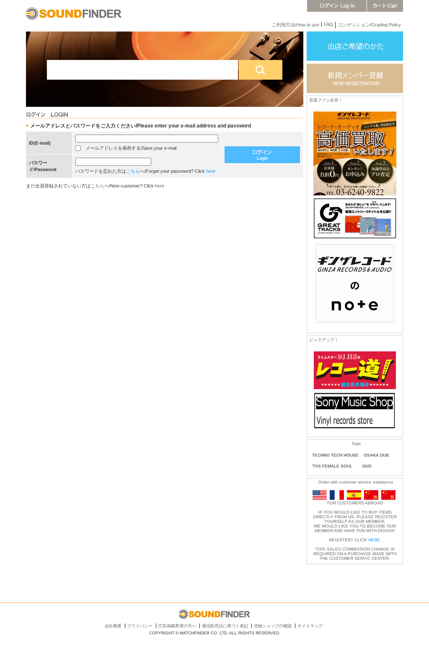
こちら (133, 171)
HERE (374, 540)
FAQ (328, 24)
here (210, 171)
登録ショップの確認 (273, 626)
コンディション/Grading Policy (369, 24)
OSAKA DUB (376, 455)
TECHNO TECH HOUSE (335, 455)
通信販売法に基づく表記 (225, 626)
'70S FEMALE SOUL (332, 466)
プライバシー (139, 626)
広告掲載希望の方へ (177, 626)
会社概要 (113, 626)
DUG (367, 466)
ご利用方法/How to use (295, 24)
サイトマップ (310, 626)
